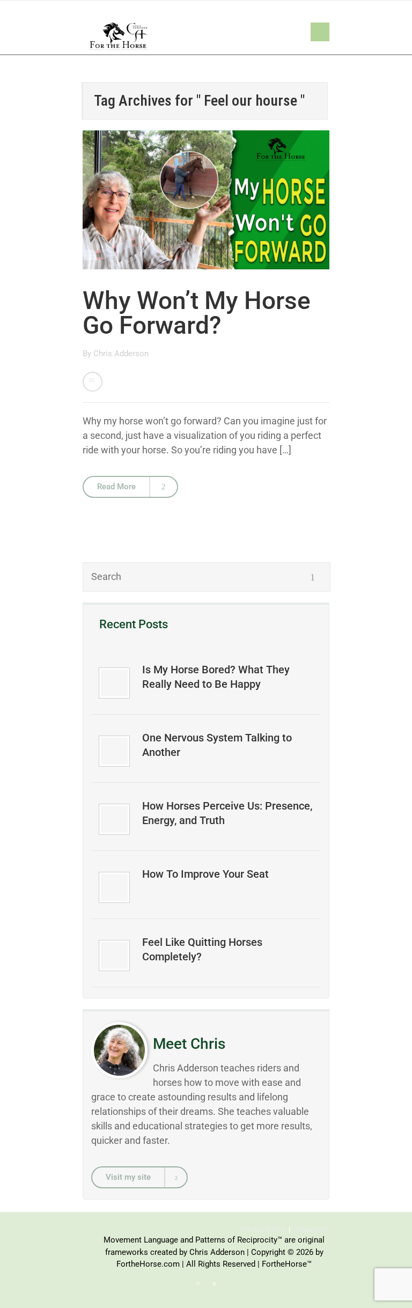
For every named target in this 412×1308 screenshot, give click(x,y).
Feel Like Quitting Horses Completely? (202, 949)
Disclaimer (312, 1229)
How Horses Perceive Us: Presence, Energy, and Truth (227, 813)
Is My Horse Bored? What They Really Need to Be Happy (216, 676)
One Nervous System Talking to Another (217, 745)
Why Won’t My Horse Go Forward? (197, 313)
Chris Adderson (121, 353)
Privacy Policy (263, 1229)
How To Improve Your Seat (205, 874)
